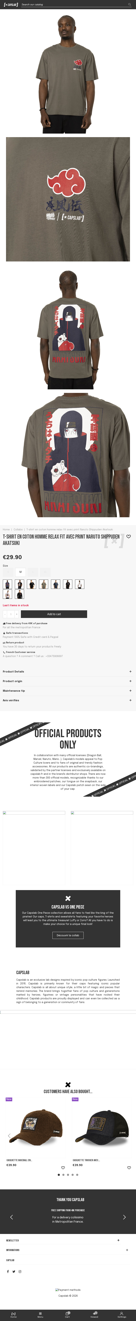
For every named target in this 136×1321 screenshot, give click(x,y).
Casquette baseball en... (19, 1160)
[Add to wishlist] (128, 537)
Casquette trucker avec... (86, 1160)
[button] (124, 1217)
